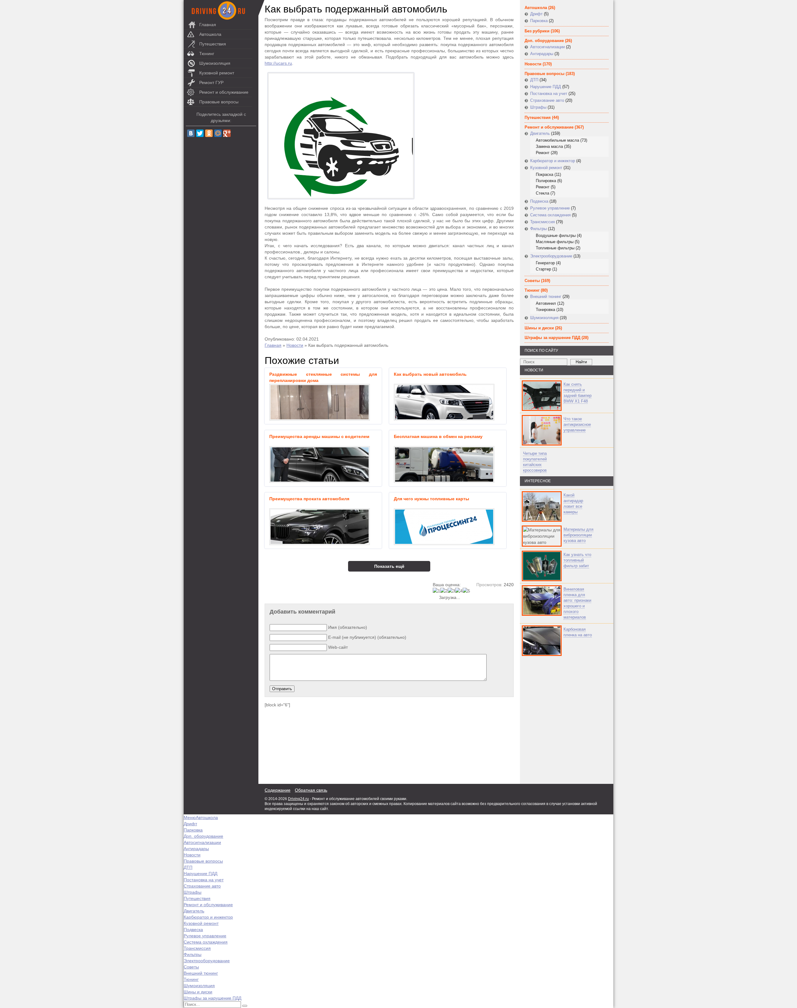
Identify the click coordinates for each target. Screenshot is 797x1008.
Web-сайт (338, 647)
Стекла (542, 193)
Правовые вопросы (218, 101)
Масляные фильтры (554, 241)
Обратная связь (311, 790)
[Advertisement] (557, 720)
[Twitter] (200, 133)
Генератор (545, 263)
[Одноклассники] (209, 133)
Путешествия (212, 43)
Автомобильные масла (557, 140)
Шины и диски (539, 328)
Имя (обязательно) (347, 627)
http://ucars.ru (278, 63)
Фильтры (538, 228)
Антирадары (541, 53)
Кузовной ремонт (216, 72)
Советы (532, 280)
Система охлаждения (550, 215)
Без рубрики (537, 31)
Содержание (277, 790)
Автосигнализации (547, 47)
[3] (451, 591)
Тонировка (545, 309)
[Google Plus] (227, 133)
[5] (466, 591)
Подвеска (539, 201)
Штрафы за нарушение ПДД (552, 337)
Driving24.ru (298, 799)
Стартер (543, 269)
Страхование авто (547, 100)
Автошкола (210, 34)
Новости (294, 345)
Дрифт (536, 14)
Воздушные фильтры (556, 235)
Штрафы (538, 107)
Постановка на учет (548, 93)
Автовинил (546, 303)
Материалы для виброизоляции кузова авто (578, 535)
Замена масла (549, 146)
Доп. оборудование (544, 40)
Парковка (539, 20)
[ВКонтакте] (191, 133)
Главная (207, 24)
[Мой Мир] (218, 133)
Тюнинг (206, 53)
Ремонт (542, 152)
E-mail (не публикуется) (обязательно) (367, 637)
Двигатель (540, 133)
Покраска (544, 174)
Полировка (546, 180)
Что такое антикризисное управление (577, 424)
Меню (190, 817)
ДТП (534, 80)
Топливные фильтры (555, 248)
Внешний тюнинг (545, 296)
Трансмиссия (542, 221)
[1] (436, 591)
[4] (459, 591)
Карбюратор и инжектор (552, 160)
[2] (444, 591)
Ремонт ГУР (211, 82)
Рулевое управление (550, 208)
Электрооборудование (551, 256)
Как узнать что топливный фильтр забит (577, 560)
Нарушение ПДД (545, 86)
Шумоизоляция (214, 63)
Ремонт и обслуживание (223, 92)
